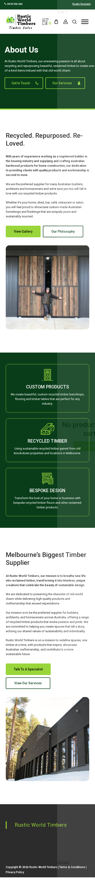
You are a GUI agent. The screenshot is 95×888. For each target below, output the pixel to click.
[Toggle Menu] (85, 21)
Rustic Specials (81, 4)
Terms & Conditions (72, 867)
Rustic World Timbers (41, 825)
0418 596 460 (14, 4)
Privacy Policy (15, 872)
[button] (24, 83)
